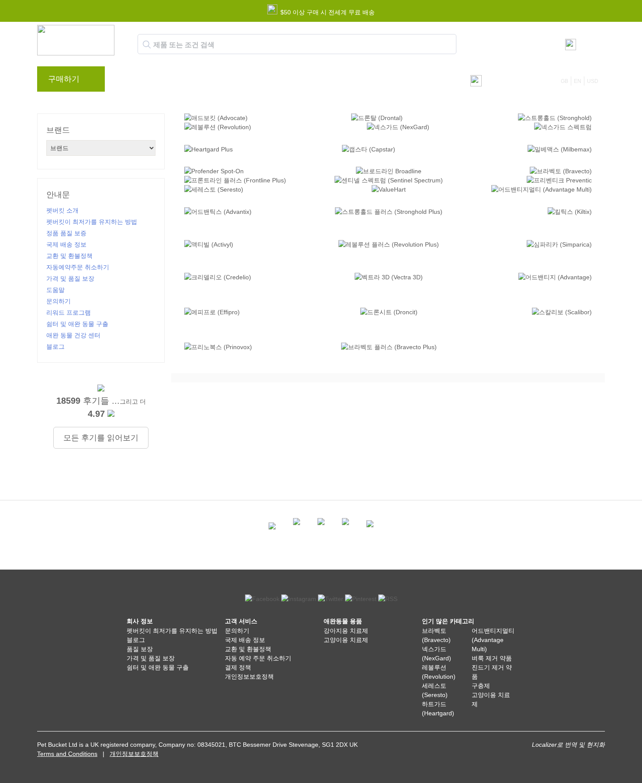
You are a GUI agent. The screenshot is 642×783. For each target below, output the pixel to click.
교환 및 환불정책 (69, 255)
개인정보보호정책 (249, 676)
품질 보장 (140, 649)
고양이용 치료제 (346, 639)
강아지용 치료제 (346, 630)
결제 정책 (238, 667)
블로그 (163, 81)
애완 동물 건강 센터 (73, 335)
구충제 (481, 685)
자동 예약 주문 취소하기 (258, 658)
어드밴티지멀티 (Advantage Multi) (493, 639)
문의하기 (292, 81)
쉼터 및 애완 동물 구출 (77, 323)
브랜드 (130, 81)
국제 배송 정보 (66, 244)
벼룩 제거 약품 (492, 658)
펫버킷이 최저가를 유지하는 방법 (91, 221)
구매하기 (63, 79)
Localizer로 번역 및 (558, 744)
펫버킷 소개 (62, 210)
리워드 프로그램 (209, 81)
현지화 (596, 744)
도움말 (255, 81)
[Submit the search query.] (146, 44)
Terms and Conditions (67, 753)
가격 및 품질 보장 (70, 278)
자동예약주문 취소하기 (77, 267)
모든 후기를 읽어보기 (100, 437)
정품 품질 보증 (66, 233)
